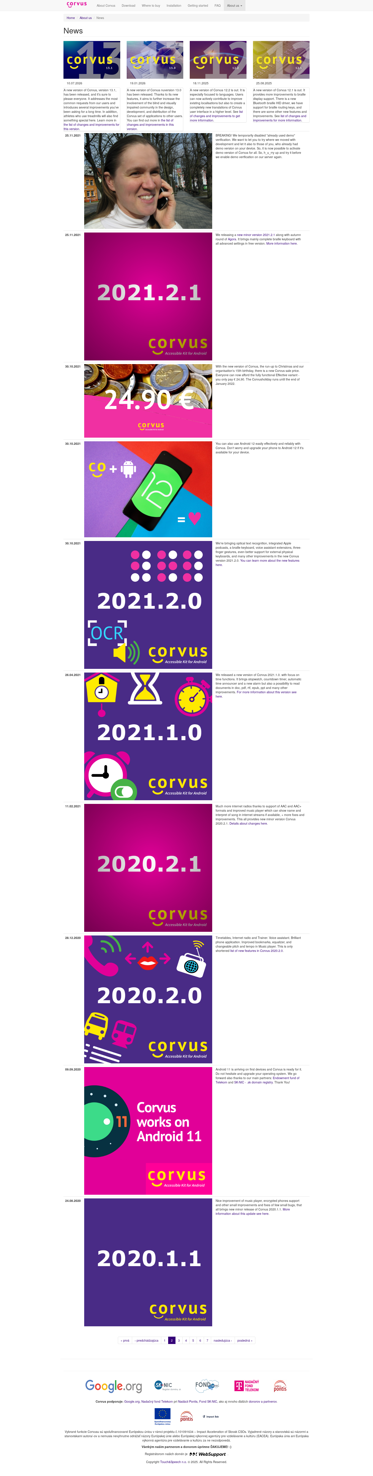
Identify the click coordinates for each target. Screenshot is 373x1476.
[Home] (78, 5)
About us (233, 5)
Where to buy (151, 5)
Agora (232, 239)
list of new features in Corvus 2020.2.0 (256, 950)
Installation (174, 5)
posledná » (245, 1340)
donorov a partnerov (263, 1401)
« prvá (125, 1340)
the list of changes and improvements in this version (150, 124)
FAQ (218, 5)
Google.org (132, 1401)
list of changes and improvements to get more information (216, 115)
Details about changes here (248, 823)
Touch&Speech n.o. (173, 1462)
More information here (281, 243)
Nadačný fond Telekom (157, 1401)
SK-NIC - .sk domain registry (253, 1082)
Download (128, 5)
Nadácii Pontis (188, 1401)
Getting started (198, 5)
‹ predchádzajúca (146, 1340)
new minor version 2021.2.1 (255, 235)
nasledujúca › (223, 1340)
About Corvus (106, 5)
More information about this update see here (253, 1211)
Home (71, 18)
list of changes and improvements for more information (279, 118)
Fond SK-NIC (208, 1401)
